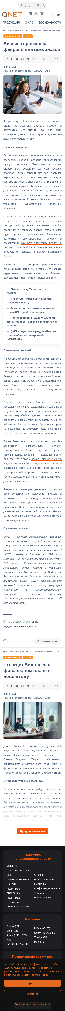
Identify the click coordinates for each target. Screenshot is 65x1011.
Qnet (34, 621)
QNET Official (9, 67)
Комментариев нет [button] (49, 641)
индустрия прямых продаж (19, 626)
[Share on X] (17, 59)
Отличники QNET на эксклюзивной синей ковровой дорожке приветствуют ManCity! (32, 321)
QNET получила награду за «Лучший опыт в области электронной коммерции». (31, 335)
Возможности (13, 36)
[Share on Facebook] (11, 59)
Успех (28, 36)
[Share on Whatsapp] (22, 59)
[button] (60, 14)
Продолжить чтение (32, 831)
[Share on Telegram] (27, 59)
